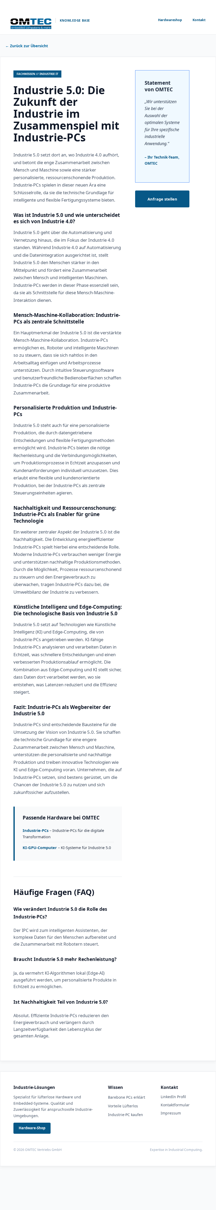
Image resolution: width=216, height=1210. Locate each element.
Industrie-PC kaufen (125, 1114)
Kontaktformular (175, 1104)
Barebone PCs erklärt (126, 1097)
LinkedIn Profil (173, 1096)
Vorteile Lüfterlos (123, 1105)
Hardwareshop (170, 20)
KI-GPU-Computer (40, 847)
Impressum (171, 1113)
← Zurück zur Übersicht (26, 45)
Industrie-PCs (35, 830)
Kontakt (199, 20)
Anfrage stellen (162, 199)
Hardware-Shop (32, 1128)
